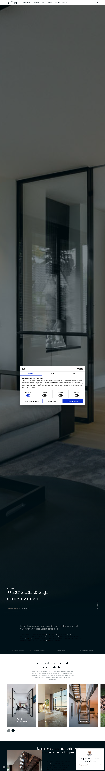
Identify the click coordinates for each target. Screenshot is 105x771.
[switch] (44, 395)
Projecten (37, 2)
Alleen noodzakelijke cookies (32, 401)
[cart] (97, 2)
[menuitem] (27, 2)
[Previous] (8, 730)
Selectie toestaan (52, 401)
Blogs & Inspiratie (47, 2)
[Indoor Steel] (12, 2)
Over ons (57, 2)
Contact (64, 2)
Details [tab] (52, 373)
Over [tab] (74, 373)
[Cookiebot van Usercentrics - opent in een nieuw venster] (77, 369)
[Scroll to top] (4, 767)
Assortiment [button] (26, 2)
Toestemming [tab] (31, 373)
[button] (90, 2)
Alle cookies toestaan (73, 401)
